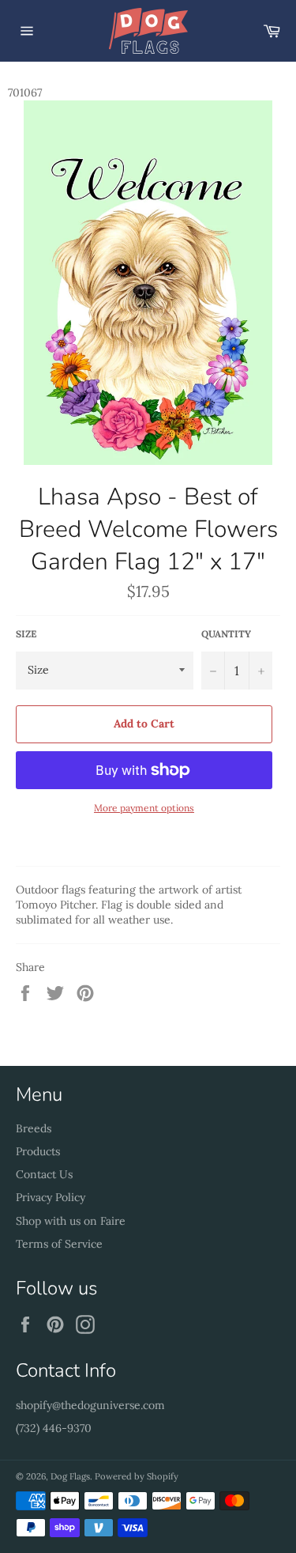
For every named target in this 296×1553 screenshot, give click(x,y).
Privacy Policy (50, 1197)
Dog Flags (70, 1476)
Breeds (33, 1128)
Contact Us (44, 1174)
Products (38, 1151)
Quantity (226, 634)
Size (26, 634)
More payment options (144, 808)
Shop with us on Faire (71, 1221)
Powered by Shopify (136, 1476)
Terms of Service (59, 1244)
